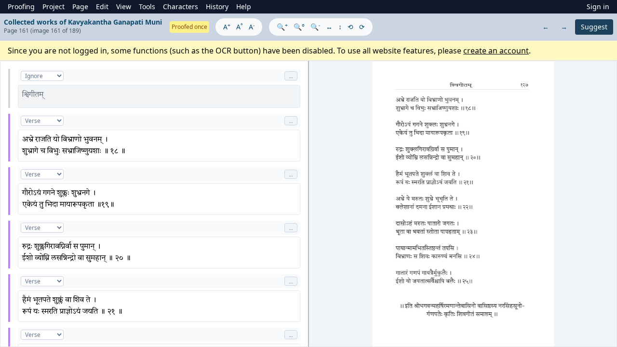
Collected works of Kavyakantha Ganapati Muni (83, 22)
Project (53, 6)
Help (243, 6)
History (217, 6)
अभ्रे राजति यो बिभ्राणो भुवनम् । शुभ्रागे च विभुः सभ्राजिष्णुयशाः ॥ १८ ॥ (73, 145)
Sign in (598, 6)
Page (80, 6)
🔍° (299, 26)
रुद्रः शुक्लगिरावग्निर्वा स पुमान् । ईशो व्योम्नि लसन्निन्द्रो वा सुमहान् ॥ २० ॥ (76, 252)
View (123, 6)
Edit (102, 6)
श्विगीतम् (32, 95)
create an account (496, 50)
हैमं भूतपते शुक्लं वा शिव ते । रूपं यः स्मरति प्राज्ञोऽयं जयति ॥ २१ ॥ (72, 306)
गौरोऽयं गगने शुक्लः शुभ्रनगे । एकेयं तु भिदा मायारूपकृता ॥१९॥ (68, 199)
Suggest (594, 26)
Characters (180, 6)
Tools (147, 6)
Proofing (21, 6)
